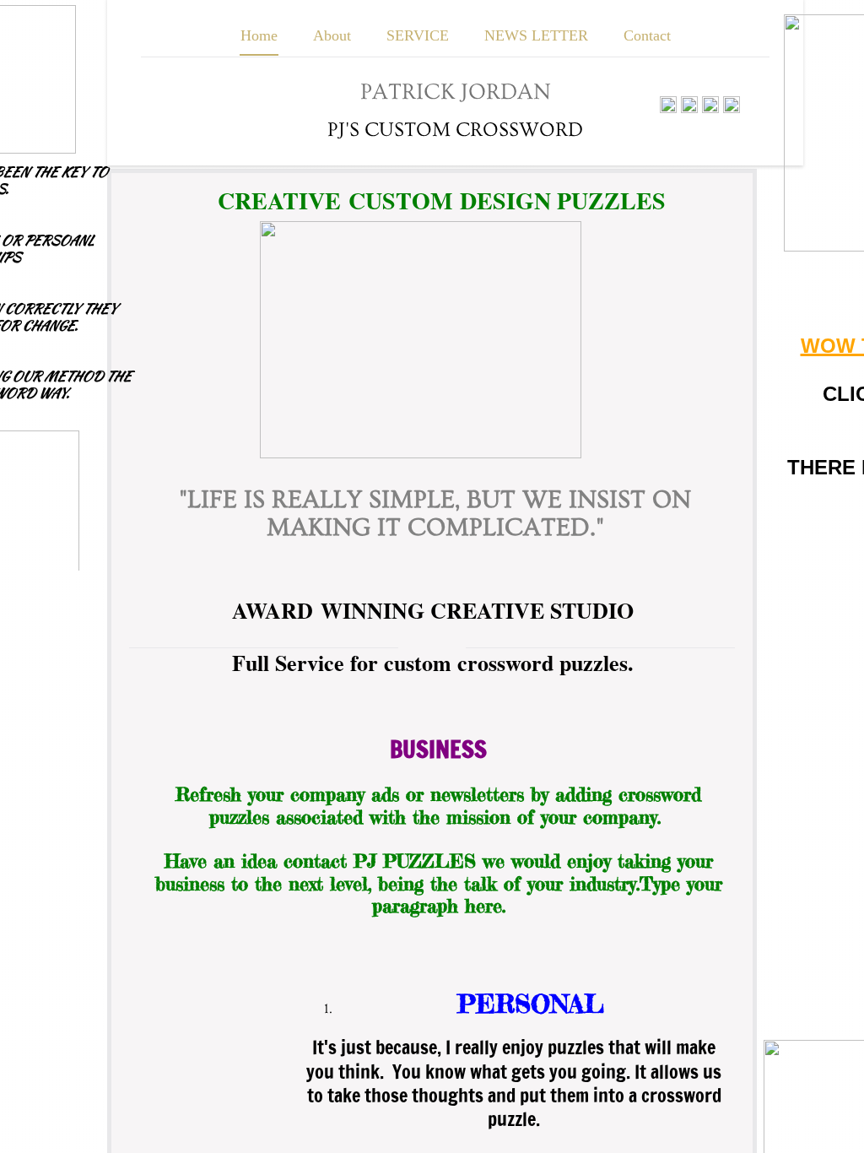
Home (259, 35)
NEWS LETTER (536, 35)
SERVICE (417, 35)
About (332, 35)
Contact (647, 35)
